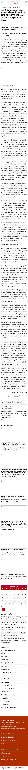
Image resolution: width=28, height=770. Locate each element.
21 (18, 601)
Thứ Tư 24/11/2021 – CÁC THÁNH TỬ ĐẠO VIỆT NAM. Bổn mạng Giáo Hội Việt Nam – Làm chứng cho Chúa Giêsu (7, 413)
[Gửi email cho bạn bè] (15, 396)
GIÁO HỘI (4, 656)
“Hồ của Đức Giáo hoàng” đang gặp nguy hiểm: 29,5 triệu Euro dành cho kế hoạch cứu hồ (13, 640)
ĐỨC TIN (3, 653)
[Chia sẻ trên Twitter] (13, 396)
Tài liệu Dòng (5, 692)
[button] (2, 2)
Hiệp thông (4, 660)
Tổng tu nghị (5, 704)
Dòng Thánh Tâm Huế (8, 650)
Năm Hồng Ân (5, 679)
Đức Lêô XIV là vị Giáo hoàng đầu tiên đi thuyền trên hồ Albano (13, 634)
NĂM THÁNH (5, 682)
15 (22, 598)
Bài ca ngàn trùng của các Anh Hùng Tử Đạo (21, 413)
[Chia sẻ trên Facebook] (11, 396)
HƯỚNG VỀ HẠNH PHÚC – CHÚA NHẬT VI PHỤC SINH (13, 550)
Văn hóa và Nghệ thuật (8, 708)
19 (10, 601)
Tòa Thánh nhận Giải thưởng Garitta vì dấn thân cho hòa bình (13, 623)
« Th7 (3, 610)
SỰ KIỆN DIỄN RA (6, 685)
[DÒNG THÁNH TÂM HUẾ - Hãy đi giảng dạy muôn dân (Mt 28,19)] (13, 2)
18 (6, 601)
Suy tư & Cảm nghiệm (8, 688)
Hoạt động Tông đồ (7, 663)
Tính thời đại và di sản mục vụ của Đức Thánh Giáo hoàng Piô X (14, 618)
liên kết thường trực (19, 402)
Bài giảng (3, 7)
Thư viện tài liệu (6, 701)
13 (14, 598)
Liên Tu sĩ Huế (5, 669)
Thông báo (4, 698)
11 (6, 598)
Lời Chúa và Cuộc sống (13, 7)
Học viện (4, 666)
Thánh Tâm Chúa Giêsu (8, 695)
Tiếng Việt (25, 2)
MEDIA (3, 676)
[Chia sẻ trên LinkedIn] (19, 396)
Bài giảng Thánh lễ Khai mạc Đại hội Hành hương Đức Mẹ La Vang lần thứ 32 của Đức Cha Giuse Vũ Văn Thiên (13, 444)
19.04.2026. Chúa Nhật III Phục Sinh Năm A (13, 574)
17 (3, 601)
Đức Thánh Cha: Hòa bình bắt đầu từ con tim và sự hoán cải (13, 629)
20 (14, 601)
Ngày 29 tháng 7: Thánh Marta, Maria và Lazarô (12, 496)
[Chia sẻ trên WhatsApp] (8, 396)
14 (18, 598)
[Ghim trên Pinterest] (17, 396)
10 (3, 598)
